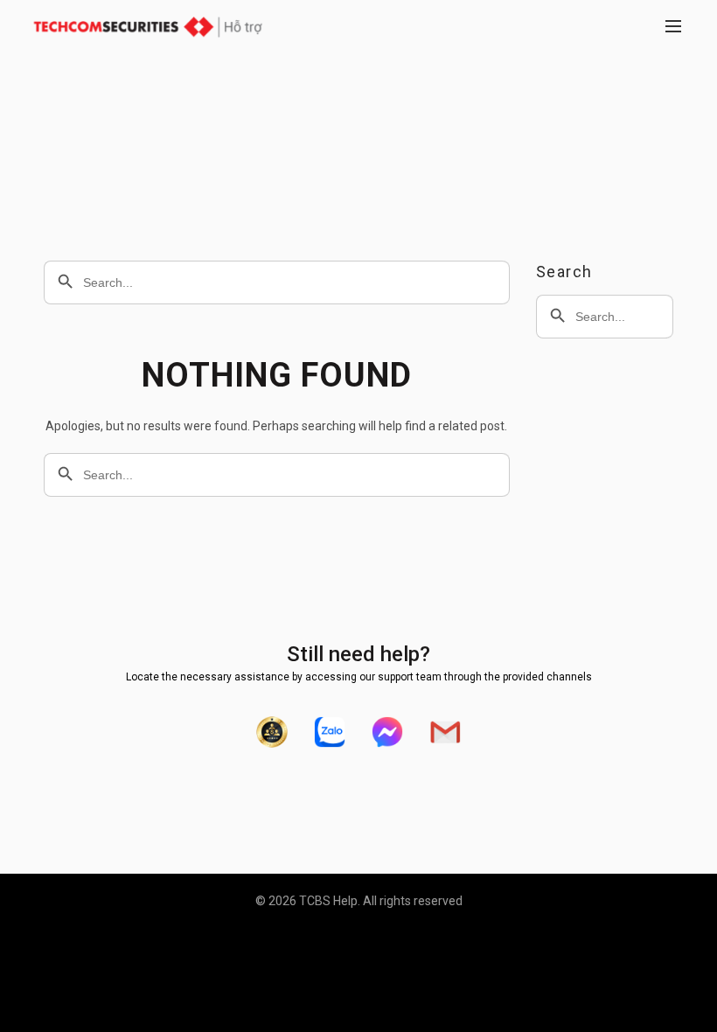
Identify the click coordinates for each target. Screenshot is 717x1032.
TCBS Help (328, 901)
